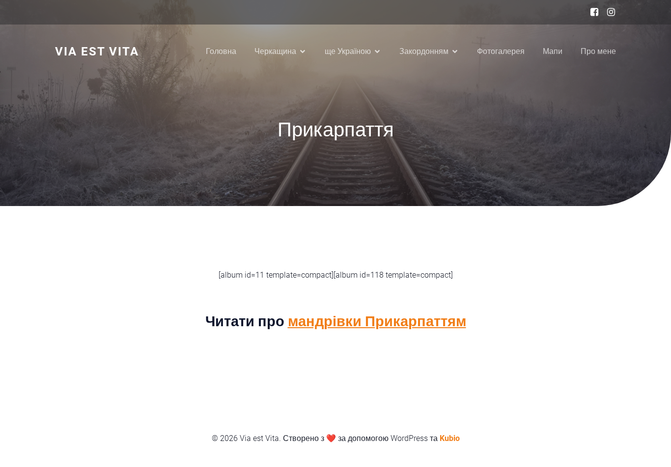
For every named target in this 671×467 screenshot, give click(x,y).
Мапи (552, 51)
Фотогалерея (501, 51)
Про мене (598, 51)
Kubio (450, 438)
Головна (221, 51)
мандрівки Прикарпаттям (377, 321)
